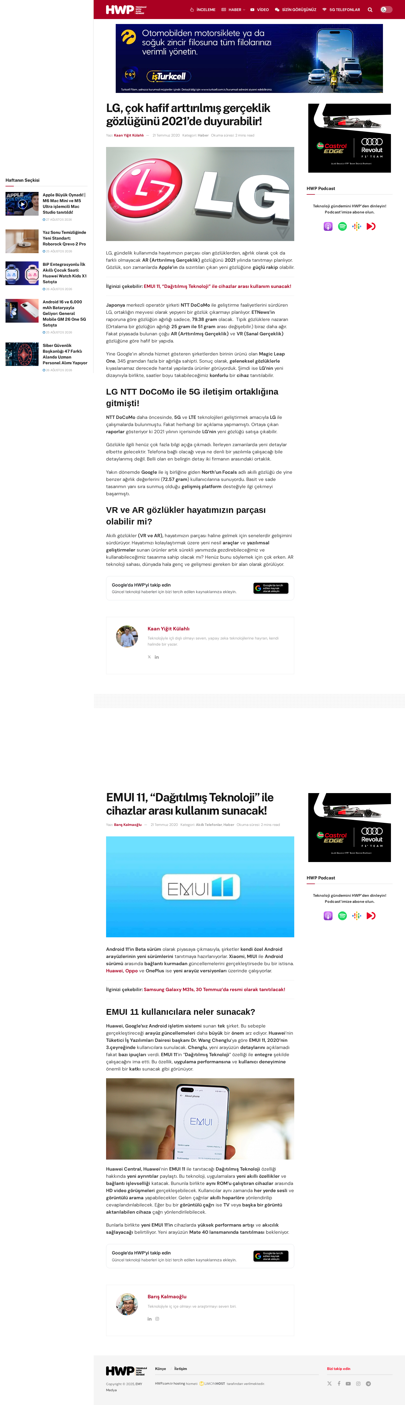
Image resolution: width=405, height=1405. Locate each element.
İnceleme (206, 9)
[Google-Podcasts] (357, 226)
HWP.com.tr (164, 1383)
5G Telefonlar (345, 9)
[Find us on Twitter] (329, 1383)
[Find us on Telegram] (368, 1384)
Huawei (114, 971)
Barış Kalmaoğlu (128, 824)
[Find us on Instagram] (358, 1384)
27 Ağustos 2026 (58, 219)
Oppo (131, 971)
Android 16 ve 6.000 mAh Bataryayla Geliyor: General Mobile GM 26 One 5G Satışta (64, 313)
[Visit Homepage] (126, 9)
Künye (160, 1369)
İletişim (180, 1369)
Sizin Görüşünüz (299, 9)
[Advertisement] (47, 87)
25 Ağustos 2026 (58, 251)
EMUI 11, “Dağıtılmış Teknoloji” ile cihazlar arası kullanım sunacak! (217, 286)
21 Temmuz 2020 (166, 135)
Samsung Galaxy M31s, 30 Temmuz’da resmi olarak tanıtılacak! (214, 989)
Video (263, 9)
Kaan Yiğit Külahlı (129, 135)
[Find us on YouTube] (348, 1384)
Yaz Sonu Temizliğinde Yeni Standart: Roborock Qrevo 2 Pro (64, 238)
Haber (235, 9)
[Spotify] (342, 226)
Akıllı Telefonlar (209, 824)
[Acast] (371, 226)
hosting (179, 1383)
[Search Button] (370, 10)
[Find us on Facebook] (338, 1384)
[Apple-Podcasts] (328, 226)
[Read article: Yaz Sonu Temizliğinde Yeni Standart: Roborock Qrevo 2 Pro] (22, 241)
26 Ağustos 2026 (58, 289)
